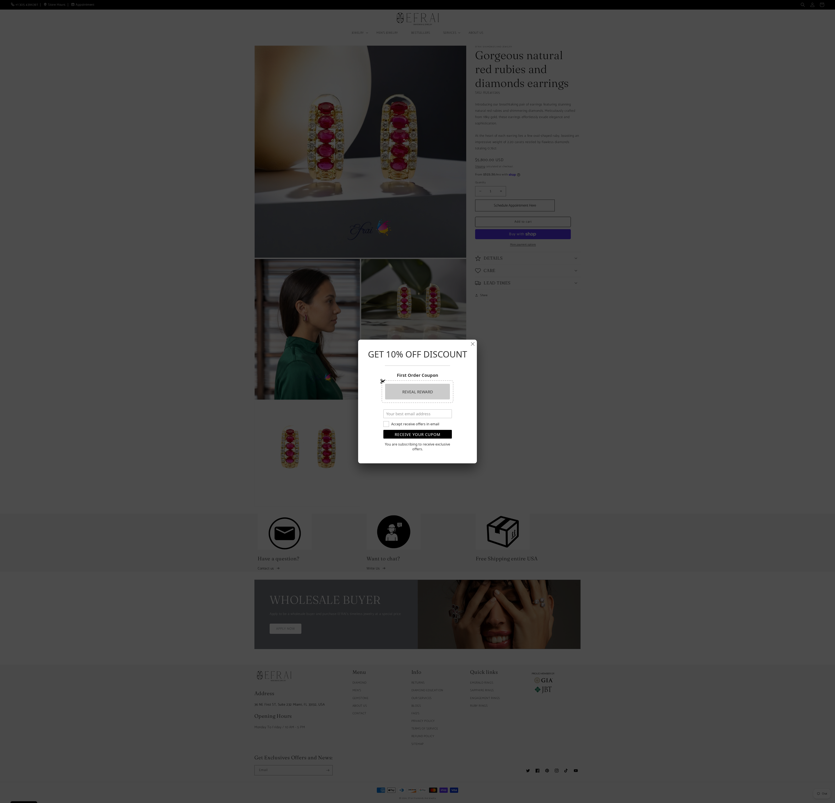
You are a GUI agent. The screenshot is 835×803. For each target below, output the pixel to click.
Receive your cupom (417, 434)
